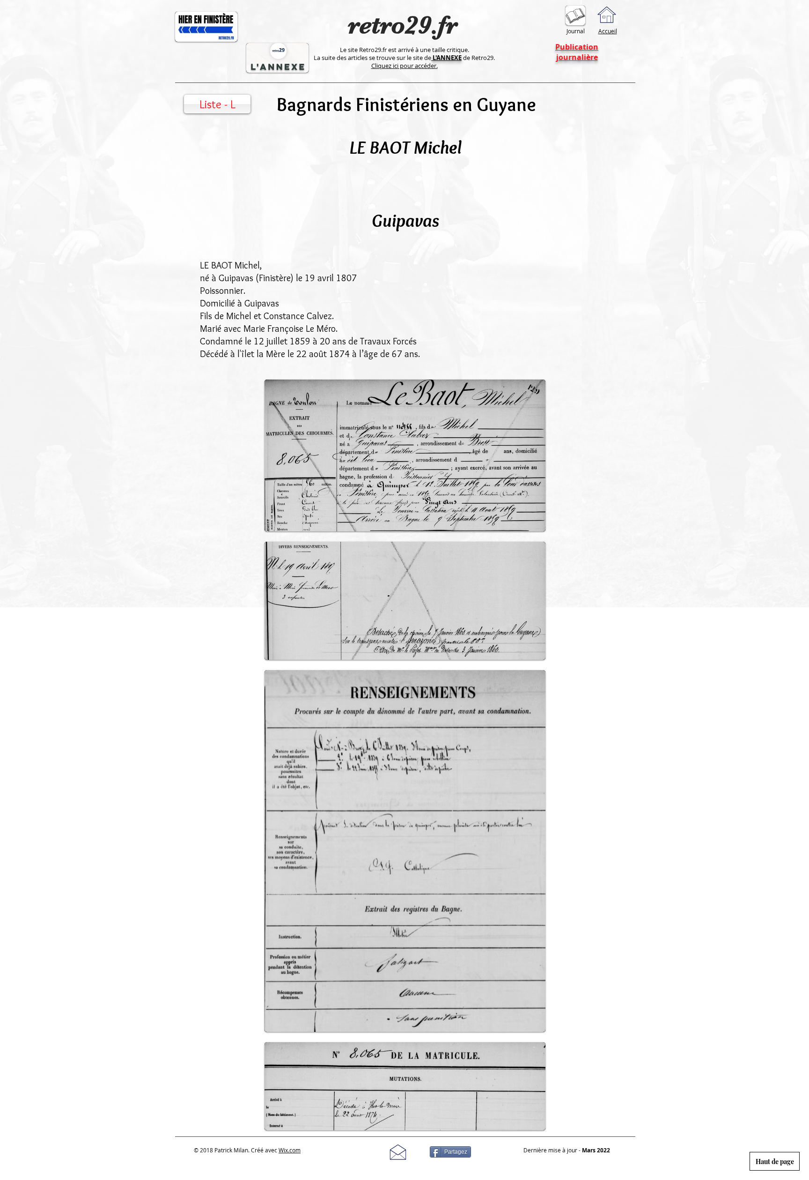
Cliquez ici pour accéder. (404, 65)
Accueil (607, 31)
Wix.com (290, 1150)
